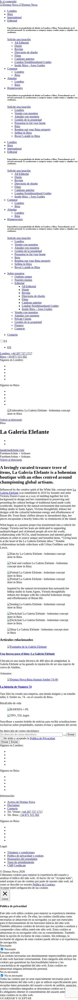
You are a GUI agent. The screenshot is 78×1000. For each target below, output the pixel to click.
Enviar (4, 742)
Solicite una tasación (19, 39)
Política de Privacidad (42, 738)
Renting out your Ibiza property (33, 129)
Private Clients (23, 318)
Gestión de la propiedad (28, 119)
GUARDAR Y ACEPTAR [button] (15, 998)
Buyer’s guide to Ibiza (27, 136)
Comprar (12, 68)
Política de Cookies (44, 884)
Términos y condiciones (21, 852)
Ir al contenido (8, 1)
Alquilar (12, 78)
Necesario (10, 949)
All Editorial (22, 42)
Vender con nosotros (26, 113)
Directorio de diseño (26, 52)
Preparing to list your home (30, 123)
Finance (19, 325)
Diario (18, 45)
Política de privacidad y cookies (25, 855)
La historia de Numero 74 (16, 686)
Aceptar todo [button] (7, 887)
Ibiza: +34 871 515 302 (13, 356)
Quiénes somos (23, 276)
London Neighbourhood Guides (33, 62)
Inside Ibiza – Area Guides (30, 65)
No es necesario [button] (9, 971)
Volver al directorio (11, 419)
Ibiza (10, 14)
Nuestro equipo (23, 279)
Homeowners (15, 88)
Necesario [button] (5, 945)
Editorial (12, 20)
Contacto (20, 328)
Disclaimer (13, 805)
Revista (19, 49)
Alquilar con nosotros (27, 116)
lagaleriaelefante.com (12, 450)
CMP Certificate (16, 865)
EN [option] (9, 347)
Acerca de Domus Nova (21, 801)
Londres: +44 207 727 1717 (16, 353)
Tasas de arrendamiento (20, 862)
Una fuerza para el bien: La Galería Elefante (27, 653)
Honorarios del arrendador (22, 858)
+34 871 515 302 (29, 814)
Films (18, 55)
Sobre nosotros (15, 273)
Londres (12, 10)
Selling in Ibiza (23, 132)
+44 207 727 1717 (32, 811)
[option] (42, 347)
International (14, 17)
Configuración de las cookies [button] (31, 887)
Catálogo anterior (24, 58)
